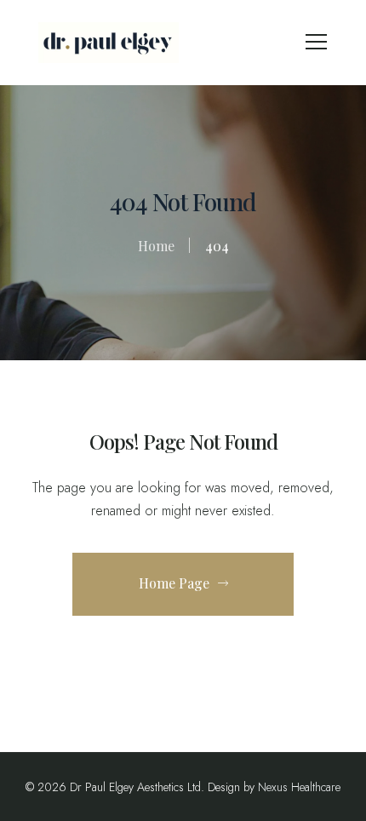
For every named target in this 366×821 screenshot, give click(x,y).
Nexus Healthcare (299, 786)
